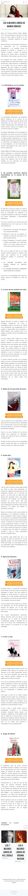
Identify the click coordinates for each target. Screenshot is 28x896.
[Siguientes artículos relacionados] (25, 827)
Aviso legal (14, 893)
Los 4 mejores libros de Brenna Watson (20, 852)
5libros (15, 891)
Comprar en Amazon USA (14, 113)
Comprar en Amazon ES (14, 111)
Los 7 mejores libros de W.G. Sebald (7, 850)
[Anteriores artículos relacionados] (22, 827)
